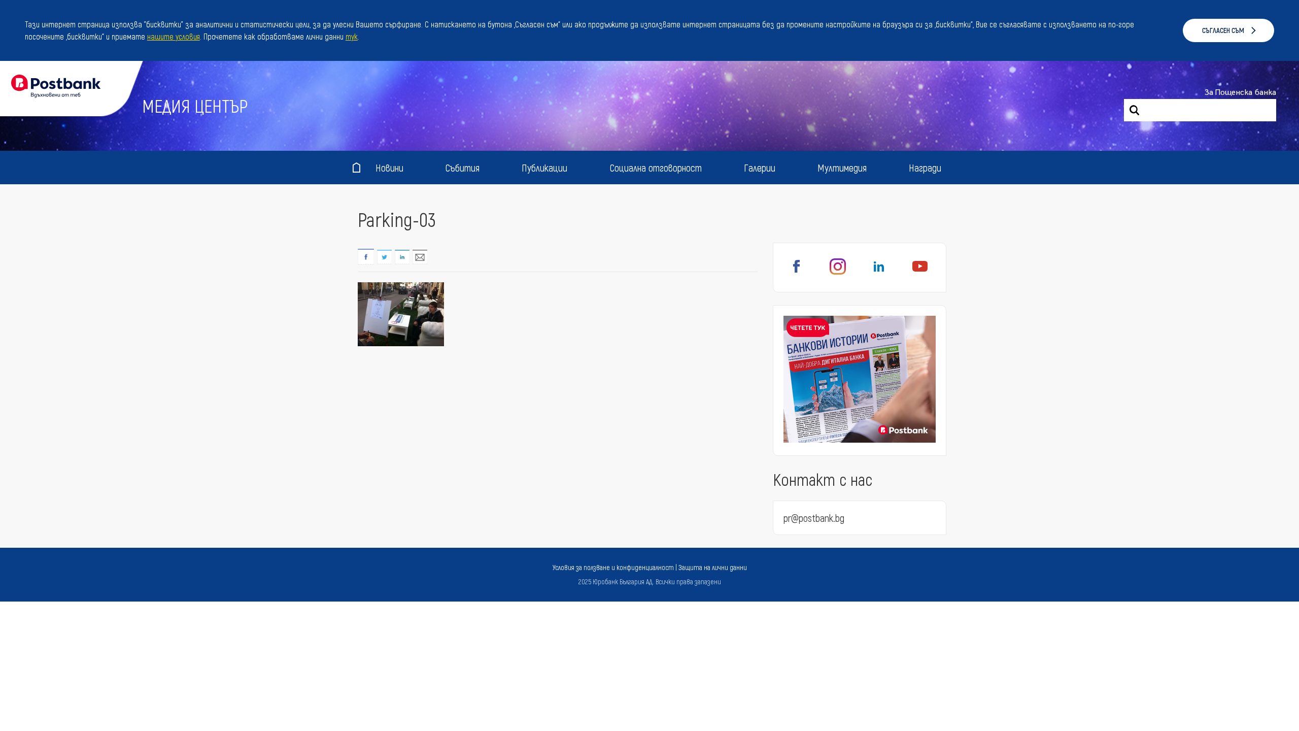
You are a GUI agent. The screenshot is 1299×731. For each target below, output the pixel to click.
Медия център (195, 105)
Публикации (544, 167)
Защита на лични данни (712, 567)
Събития (463, 167)
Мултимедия (842, 167)
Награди (925, 167)
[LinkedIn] (879, 272)
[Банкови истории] (859, 380)
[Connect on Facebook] (797, 272)
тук (352, 36)
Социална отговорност (656, 167)
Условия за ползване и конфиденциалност (613, 567)
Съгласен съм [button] (1223, 30)
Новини (389, 167)
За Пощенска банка (1240, 92)
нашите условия (173, 36)
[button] (362, 38)
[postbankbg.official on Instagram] (838, 272)
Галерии (759, 167)
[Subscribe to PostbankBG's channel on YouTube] (920, 272)
